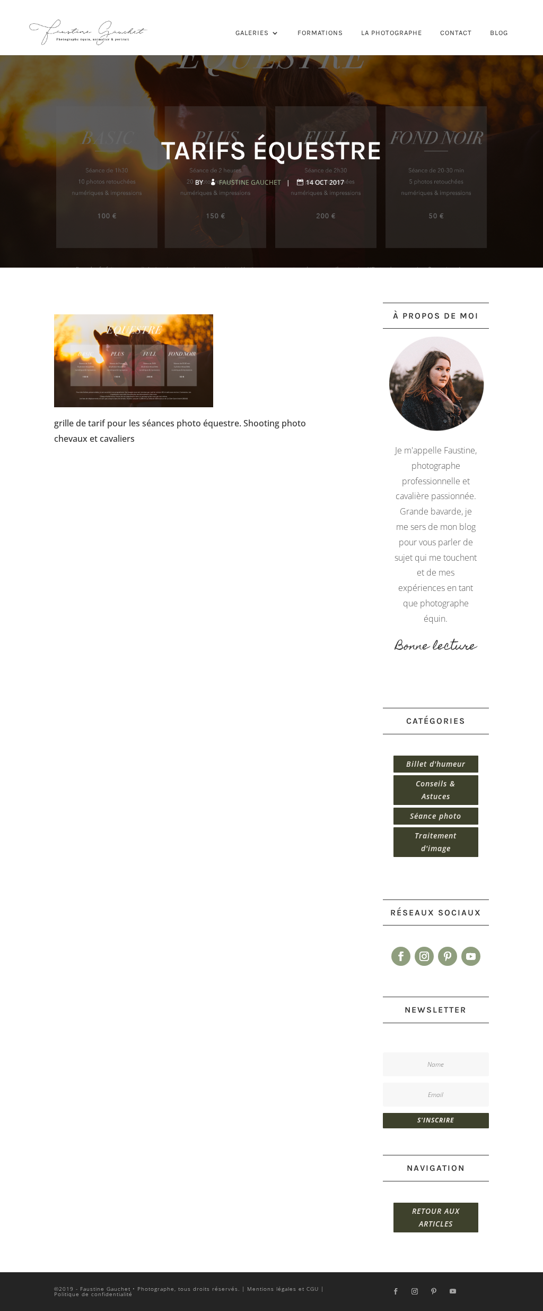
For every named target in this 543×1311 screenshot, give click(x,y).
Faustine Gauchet (251, 182)
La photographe (391, 33)
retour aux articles (436, 1217)
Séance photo (435, 816)
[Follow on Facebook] (400, 956)
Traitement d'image (436, 841)
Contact (456, 33)
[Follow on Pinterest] (447, 956)
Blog (499, 33)
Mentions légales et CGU (283, 1288)
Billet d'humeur (436, 764)
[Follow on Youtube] (470, 956)
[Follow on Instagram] (424, 956)
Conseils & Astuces (436, 789)
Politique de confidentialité (93, 1294)
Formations (320, 33)
